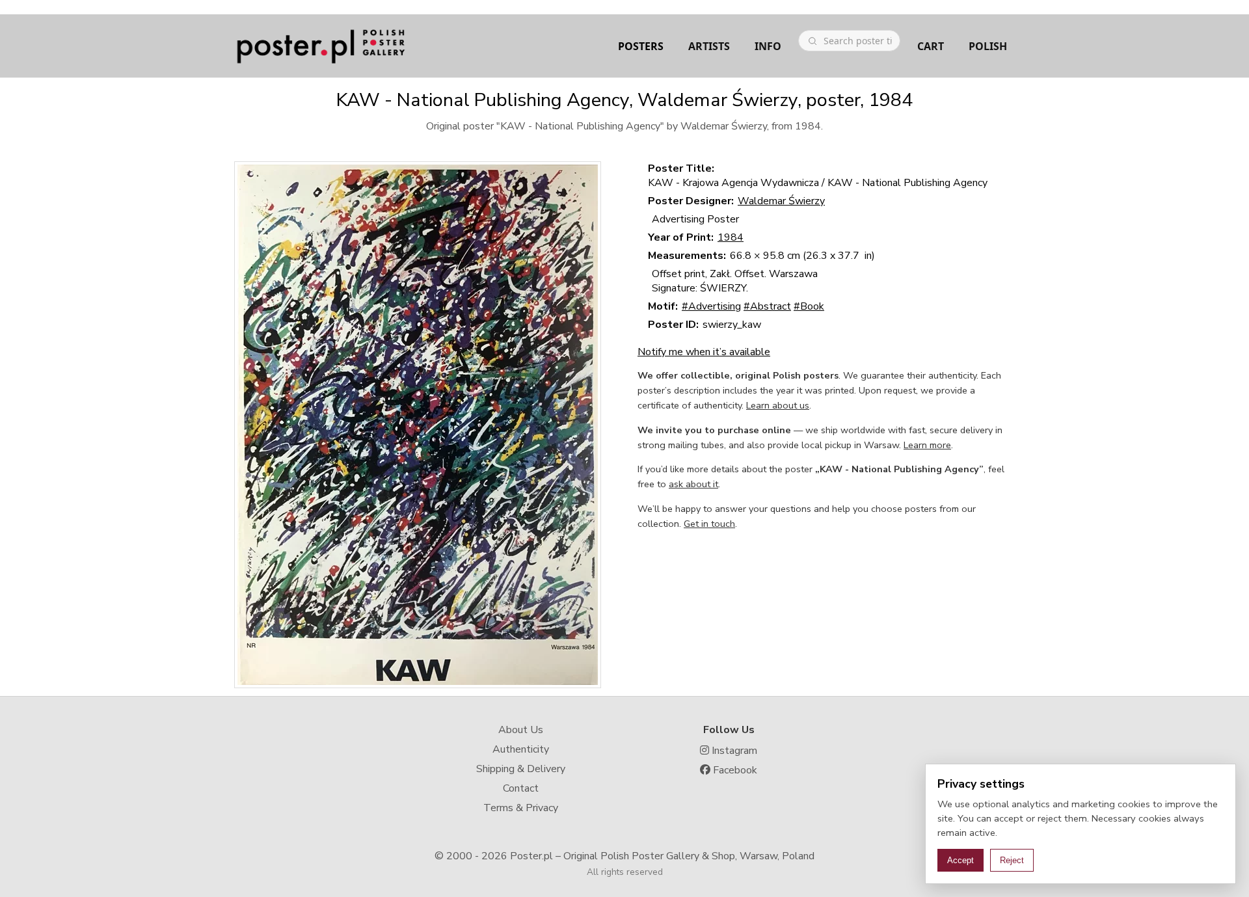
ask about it (693, 483)
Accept (960, 860)
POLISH (988, 46)
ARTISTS (709, 46)
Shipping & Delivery (520, 769)
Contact (521, 788)
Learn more (927, 444)
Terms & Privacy (520, 808)
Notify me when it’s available (704, 352)
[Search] (812, 41)
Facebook (733, 770)
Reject (1012, 860)
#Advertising (711, 306)
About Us (520, 730)
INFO (768, 46)
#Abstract (767, 306)
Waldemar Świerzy (781, 201)
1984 (731, 237)
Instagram (733, 750)
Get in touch (709, 523)
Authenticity (520, 749)
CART (930, 46)
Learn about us (777, 405)
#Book (809, 306)
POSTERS (641, 46)
